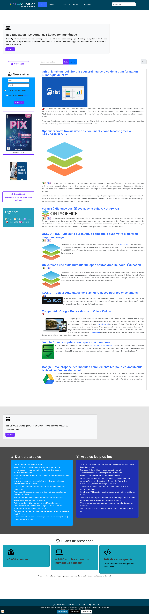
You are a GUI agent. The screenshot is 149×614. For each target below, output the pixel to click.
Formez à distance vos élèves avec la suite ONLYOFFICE (80, 208)
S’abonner (18, 102)
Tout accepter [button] (62, 611)
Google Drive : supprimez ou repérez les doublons (76, 342)
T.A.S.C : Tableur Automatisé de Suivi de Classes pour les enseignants (90, 292)
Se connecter (20, 64)
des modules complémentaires (101, 345)
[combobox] (124, 4)
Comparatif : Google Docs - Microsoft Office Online (76, 311)
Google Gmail (103, 324)
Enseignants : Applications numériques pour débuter (18, 197)
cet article (124, 245)
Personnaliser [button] (86, 611)
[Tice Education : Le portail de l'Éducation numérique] (22, 5)
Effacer (73, 62)
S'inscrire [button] (10, 49)
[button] (2, 611)
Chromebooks (95, 332)
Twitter (83, 605)
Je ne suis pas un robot (17, 90)
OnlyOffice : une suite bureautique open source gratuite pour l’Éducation (91, 265)
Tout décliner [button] (74, 611)
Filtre (66, 62)
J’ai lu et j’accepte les (19, 97)
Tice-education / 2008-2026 (65, 605)
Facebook (95, 605)
